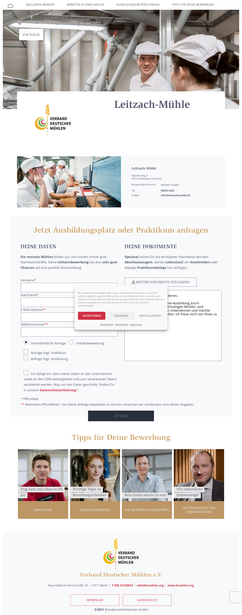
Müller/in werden (40, 5)
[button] (161, 282)
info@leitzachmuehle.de (175, 195)
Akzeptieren (92, 315)
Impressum (136, 324)
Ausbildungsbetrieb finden (138, 5)
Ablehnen (121, 315)
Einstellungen (150, 315)
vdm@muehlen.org (150, 585)
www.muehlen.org (180, 585)
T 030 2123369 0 (122, 585)
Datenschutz (106, 324)
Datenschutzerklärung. (58, 390)
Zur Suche (31, 34)
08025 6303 (167, 190)
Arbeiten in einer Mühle (85, 5)
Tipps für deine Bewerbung (193, 5)
